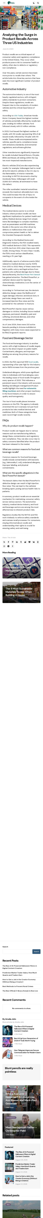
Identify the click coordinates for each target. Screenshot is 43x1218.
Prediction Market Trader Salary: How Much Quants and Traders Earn (19, 974)
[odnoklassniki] (38, 542)
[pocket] (29, 542)
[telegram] (8, 546)
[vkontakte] (33, 542)
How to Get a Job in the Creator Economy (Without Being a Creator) (19, 981)
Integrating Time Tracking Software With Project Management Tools (20, 567)
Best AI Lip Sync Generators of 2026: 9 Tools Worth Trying (26, 1039)
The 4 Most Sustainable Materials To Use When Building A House (19, 592)
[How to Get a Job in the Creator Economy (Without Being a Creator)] (9, 1179)
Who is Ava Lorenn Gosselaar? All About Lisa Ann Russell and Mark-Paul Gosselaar (21, 1098)
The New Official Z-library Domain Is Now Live (20, 991)
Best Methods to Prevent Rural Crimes (17, 986)
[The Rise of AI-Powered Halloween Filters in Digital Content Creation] (9, 1155)
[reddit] (25, 542)
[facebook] (8, 542)
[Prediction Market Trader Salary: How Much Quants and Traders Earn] (9, 1167)
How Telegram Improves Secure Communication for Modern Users (27, 1051)
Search (5, 947)
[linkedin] (16, 542)
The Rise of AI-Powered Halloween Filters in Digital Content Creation (19, 967)
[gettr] (12, 546)
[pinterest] (12, 542)
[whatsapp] (4, 546)
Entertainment (11, 1089)
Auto (8, 1204)
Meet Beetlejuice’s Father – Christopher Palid (21, 1129)
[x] (4, 542)
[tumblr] (21, 542)
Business (6, 9)
